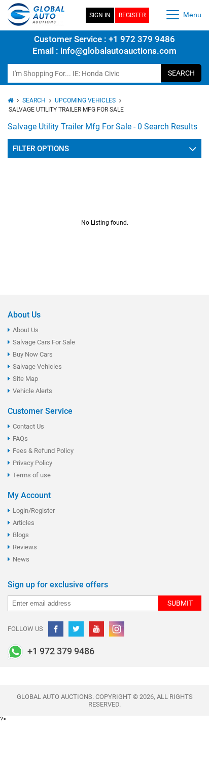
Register (132, 15)
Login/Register (34, 510)
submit (180, 603)
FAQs (20, 438)
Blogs (21, 535)
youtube (96, 629)
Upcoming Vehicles (85, 100)
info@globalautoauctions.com (118, 51)
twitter (76, 629)
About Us (26, 330)
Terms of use (32, 475)
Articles (23, 522)
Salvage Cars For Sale (44, 342)
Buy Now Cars (33, 354)
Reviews (25, 547)
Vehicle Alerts (32, 391)
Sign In (100, 15)
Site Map (25, 378)
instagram (116, 629)
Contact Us (28, 426)
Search (181, 73)
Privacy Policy (32, 463)
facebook (55, 629)
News (21, 559)
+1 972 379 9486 (141, 39)
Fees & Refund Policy (43, 450)
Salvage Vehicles (37, 366)
